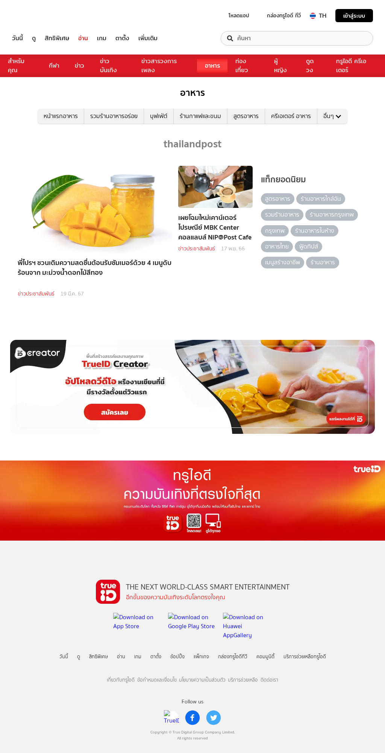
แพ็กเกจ (201, 656)
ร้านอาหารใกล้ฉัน (321, 198)
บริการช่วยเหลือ (243, 679)
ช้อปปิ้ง (177, 656)
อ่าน (83, 38)
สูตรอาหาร (246, 116)
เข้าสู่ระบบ (354, 15)
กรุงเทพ (275, 230)
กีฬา (54, 65)
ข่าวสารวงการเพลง (159, 65)
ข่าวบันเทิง (108, 65)
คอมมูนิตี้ (265, 656)
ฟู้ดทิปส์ (308, 246)
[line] (171, 717)
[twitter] (213, 717)
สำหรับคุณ (16, 65)
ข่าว (79, 65)
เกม (101, 38)
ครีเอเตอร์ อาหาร (291, 116)
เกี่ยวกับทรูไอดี (121, 679)
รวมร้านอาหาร (282, 214)
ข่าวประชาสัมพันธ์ (36, 294)
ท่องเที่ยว (241, 65)
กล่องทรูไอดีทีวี (232, 656)
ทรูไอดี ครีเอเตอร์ (351, 65)
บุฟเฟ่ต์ (158, 116)
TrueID (34, 15)
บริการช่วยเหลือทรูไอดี (304, 656)
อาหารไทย (277, 246)
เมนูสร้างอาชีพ (282, 262)
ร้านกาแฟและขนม (200, 116)
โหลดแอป (239, 15)
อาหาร (212, 65)
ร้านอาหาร (323, 262)
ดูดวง (310, 65)
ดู (34, 38)
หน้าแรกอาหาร (61, 116)
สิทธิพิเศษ (57, 38)
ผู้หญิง (280, 65)
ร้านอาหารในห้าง (314, 230)
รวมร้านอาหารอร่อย (114, 116)
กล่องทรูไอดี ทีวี (284, 15)
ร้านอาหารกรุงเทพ (332, 214)
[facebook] (192, 717)
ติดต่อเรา (269, 679)
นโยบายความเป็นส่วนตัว (202, 679)
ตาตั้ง (122, 38)
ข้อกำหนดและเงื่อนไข (157, 679)
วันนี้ (17, 38)
